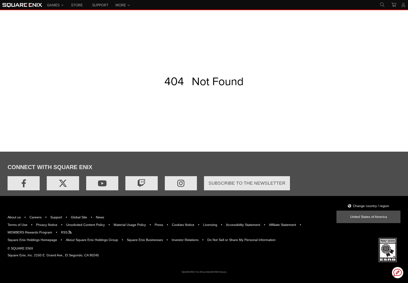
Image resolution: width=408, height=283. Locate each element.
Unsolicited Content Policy (85, 225)
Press (159, 225)
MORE (120, 4)
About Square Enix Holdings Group (92, 240)
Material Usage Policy (130, 225)
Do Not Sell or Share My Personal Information (241, 240)
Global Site (79, 217)
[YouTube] (102, 183)
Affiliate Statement (282, 225)
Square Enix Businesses (145, 240)
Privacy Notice (46, 225)
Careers (36, 217)
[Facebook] (24, 183)
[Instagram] (181, 183)
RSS (64, 232)
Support (56, 217)
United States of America (368, 217)
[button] (397, 272)
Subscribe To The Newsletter (246, 183)
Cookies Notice (183, 225)
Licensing (210, 225)
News (100, 217)
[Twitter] (63, 183)
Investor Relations (185, 240)
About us (14, 217)
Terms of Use (17, 225)
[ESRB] (388, 250)
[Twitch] (141, 183)
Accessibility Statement (243, 225)
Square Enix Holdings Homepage (32, 240)
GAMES (53, 4)
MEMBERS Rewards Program (30, 232)
